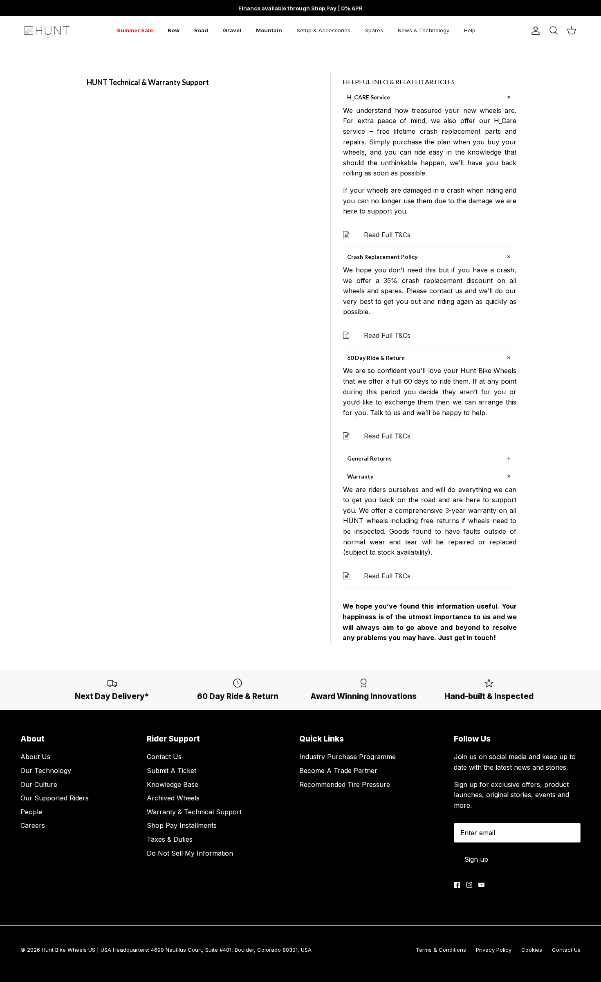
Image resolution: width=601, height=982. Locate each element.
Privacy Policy (493, 949)
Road (201, 30)
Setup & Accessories (323, 30)
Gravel (232, 30)
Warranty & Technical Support (194, 812)
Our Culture (38, 784)
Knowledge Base (172, 784)
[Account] (533, 31)
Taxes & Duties (170, 839)
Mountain (269, 30)
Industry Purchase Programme (347, 757)
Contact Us (164, 757)
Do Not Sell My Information (190, 853)
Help (469, 30)
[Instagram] (469, 885)
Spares (374, 30)
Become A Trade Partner (338, 770)
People (31, 812)
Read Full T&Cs (387, 235)
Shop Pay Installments (182, 825)
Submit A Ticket (171, 770)
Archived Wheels (173, 798)
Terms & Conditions (441, 949)
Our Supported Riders (54, 798)
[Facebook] (457, 885)
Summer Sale (135, 30)
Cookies (531, 949)
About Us (35, 757)
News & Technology (423, 30)
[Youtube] (481, 885)
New (173, 30)
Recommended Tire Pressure (344, 784)
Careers (32, 825)
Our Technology (45, 770)
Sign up (476, 859)
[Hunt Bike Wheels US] (47, 30)
